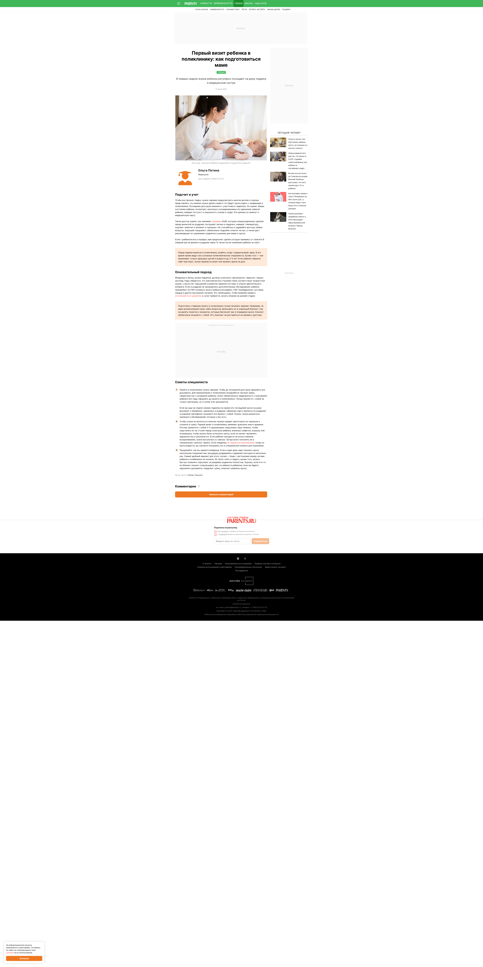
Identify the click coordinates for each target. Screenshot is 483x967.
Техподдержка (241, 570)
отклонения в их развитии (188, 296)
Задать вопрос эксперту (275, 567)
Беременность (223, 3)
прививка (217, 221)
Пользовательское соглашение (238, 563)
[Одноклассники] (245, 558)
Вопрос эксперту (257, 9)
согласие (224, 531)
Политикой (223, 534)
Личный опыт (232, 9)
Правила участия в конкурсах (268, 563)
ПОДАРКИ (286, 9)
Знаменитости (217, 9)
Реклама (218, 563)
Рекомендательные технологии (248, 567)
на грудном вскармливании (240, 442)
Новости (206, 3)
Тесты (244, 9)
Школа (248, 3)
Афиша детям (273, 9)
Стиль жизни (201, 9)
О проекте (207, 563)
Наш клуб (261, 3)
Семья (238, 3)
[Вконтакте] (238, 558)
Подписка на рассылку (225, 527)
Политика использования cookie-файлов (214, 567)
